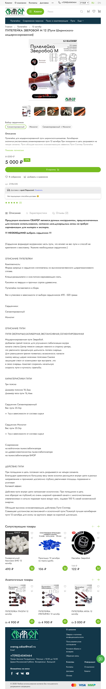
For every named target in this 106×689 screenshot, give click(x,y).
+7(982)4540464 (69, 2)
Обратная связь (72, 656)
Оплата (69, 675)
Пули (72, 20)
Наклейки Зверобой (80, 557)
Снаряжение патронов (33, 20)
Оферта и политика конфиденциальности (75, 636)
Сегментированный (15, 126)
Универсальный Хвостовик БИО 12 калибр (13, 560)
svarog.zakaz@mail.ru (23, 647)
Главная (8, 26)
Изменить (39, 190)
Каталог (8, 2)
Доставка (44, 2)
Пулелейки (15, 20)
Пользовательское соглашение (73, 643)
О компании (20, 2)
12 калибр (36, 26)
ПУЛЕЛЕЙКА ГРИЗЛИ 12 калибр (16, 612)
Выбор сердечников (14, 122)
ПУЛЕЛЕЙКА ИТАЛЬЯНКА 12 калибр (49, 612)
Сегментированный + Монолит (57, 126)
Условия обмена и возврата (73, 650)
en (99, 3)
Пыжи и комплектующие (57, 20)
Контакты (33, 2)
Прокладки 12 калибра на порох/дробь (49, 559)
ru (93, 3)
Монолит (33, 126)
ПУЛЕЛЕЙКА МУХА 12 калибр (81, 612)
